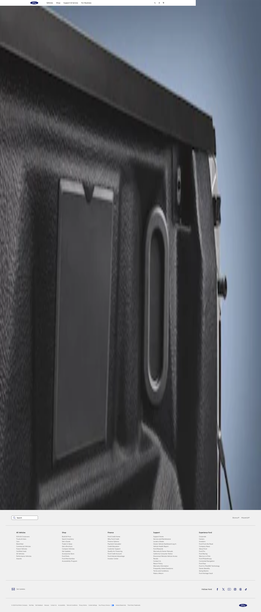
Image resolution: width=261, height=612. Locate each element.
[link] (31, 605)
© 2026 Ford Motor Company (19, 605)
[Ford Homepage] (243, 605)
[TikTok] (246, 589)
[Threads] (240, 589)
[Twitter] (223, 589)
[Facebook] (218, 589)
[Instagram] (235, 589)
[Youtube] (229, 589)
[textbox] (24, 518)
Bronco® (236, 518)
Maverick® (245, 518)
